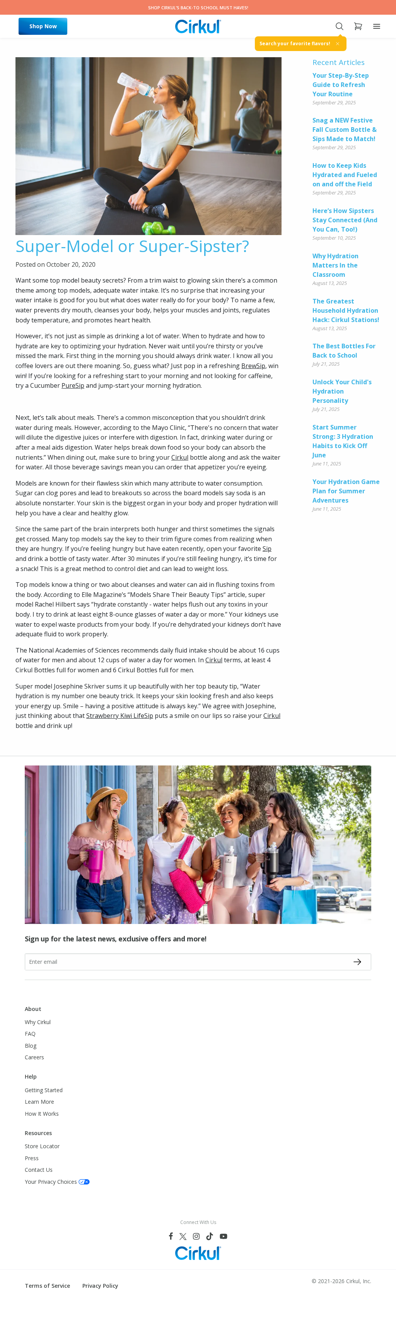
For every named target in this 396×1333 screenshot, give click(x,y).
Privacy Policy (100, 1285)
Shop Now (43, 26)
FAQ (30, 1033)
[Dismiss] (337, 43)
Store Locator (42, 1146)
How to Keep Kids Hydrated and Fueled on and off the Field (344, 174)
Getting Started (44, 1090)
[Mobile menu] (377, 26)
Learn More (39, 1101)
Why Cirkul (38, 1022)
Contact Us (39, 1169)
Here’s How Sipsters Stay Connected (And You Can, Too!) (344, 220)
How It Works (42, 1113)
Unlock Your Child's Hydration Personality (342, 391)
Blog (30, 1045)
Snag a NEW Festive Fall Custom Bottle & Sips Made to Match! (344, 129)
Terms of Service (47, 1285)
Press (32, 1158)
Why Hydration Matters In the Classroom (335, 265)
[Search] (339, 26)
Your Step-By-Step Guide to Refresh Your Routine (340, 84)
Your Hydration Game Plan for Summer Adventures (346, 491)
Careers (34, 1057)
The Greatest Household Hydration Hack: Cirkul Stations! (345, 310)
